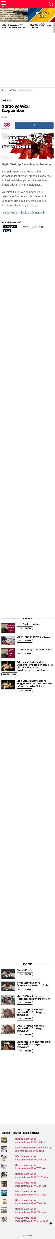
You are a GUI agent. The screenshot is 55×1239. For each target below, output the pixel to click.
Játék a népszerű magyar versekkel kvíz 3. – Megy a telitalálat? (31, 1012)
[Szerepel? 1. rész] (8, 974)
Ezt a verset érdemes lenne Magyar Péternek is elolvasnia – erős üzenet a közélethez (34, 683)
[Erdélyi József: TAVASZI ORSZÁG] (8, 640)
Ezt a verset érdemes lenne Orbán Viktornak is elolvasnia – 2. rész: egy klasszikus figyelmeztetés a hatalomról (35, 666)
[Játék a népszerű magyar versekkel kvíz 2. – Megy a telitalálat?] (8, 1029)
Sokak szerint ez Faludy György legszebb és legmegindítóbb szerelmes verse (13, 27)
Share (5, 136)
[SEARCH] (51, 4)
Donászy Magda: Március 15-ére (34, 649)
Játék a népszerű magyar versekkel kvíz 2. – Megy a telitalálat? (31, 1028)
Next (53, 20)
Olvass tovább (24, 628)
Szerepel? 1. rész (25, 970)
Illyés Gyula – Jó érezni (29, 624)
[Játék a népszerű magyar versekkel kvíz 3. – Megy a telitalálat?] (8, 1013)
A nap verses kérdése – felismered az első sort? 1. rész (33, 984)
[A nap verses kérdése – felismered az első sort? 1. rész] (8, 986)
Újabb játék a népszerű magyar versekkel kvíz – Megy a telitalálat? (34, 1044)
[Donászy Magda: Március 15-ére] (8, 653)
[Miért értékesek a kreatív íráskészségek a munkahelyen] (8, 1000)
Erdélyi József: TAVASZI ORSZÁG (34, 636)
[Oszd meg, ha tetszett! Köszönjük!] (34, 125)
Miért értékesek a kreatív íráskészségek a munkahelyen (33, 997)
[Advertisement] (27, 60)
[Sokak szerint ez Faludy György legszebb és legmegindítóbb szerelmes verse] (14, 15)
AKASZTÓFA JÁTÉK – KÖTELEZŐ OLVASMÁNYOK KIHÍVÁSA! (40, 26)
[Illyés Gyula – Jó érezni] (8, 628)
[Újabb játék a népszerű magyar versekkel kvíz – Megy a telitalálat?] (8, 1045)
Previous (1, 20)
